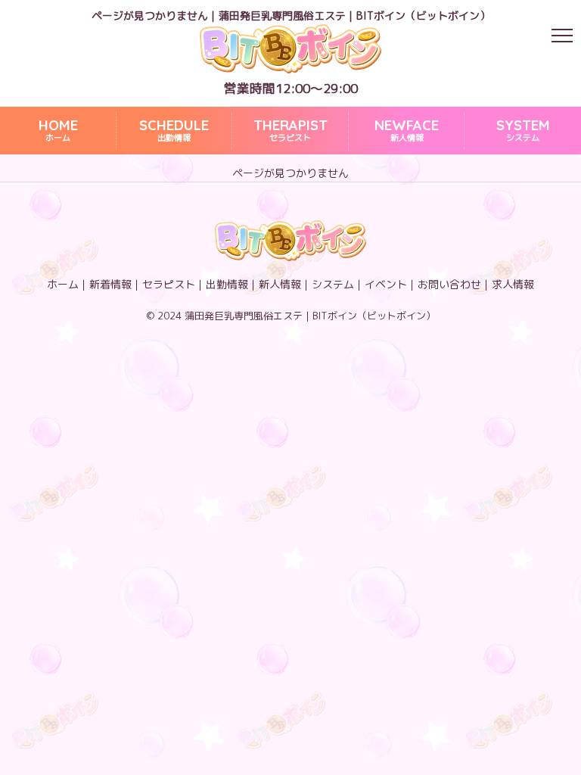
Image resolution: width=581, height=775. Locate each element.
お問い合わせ (449, 284)
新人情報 (406, 131)
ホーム (58, 131)
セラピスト (290, 131)
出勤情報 (174, 131)
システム (523, 131)
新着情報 (110, 284)
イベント (386, 284)
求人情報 (513, 284)
